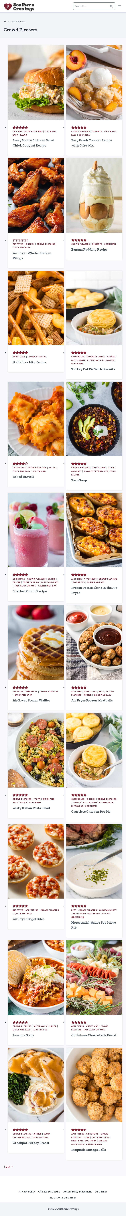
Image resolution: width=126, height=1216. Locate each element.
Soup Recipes (40, 1029)
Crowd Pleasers (33, 131)
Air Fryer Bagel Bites (28, 919)
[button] (14, 127)
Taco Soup (79, 480)
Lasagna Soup (23, 1035)
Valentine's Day (47, 585)
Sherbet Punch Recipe (30, 591)
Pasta (52, 467)
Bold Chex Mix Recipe (29, 362)
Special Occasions (25, 585)
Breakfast (31, 691)
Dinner (111, 356)
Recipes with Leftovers (100, 360)
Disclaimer (101, 1191)
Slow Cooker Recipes (96, 471)
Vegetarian (39, 471)
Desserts (97, 131)
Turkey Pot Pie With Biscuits (93, 369)
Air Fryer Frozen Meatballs (92, 700)
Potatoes (79, 582)
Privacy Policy (27, 1191)
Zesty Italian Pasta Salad (31, 808)
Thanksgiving (41, 1137)
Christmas (19, 579)
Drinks (51, 579)
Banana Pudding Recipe (89, 249)
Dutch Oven (78, 360)
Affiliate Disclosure (49, 1191)
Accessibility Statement (77, 1191)
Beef (101, 691)
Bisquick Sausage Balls (88, 1150)
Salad (23, 135)
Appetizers (19, 356)
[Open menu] (119, 6)
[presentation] (36, 82)
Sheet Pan (77, 1140)
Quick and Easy (21, 247)
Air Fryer (18, 244)
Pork (86, 1137)
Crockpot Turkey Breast (31, 1143)
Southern (84, 135)
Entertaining (31, 582)
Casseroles (77, 356)
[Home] (5, 21)
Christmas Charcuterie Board (93, 1035)
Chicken (17, 131)
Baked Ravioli (23, 477)
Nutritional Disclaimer (63, 1197)
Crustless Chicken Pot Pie (90, 811)
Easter (17, 582)
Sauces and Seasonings (86, 913)
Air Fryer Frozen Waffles (31, 700)
